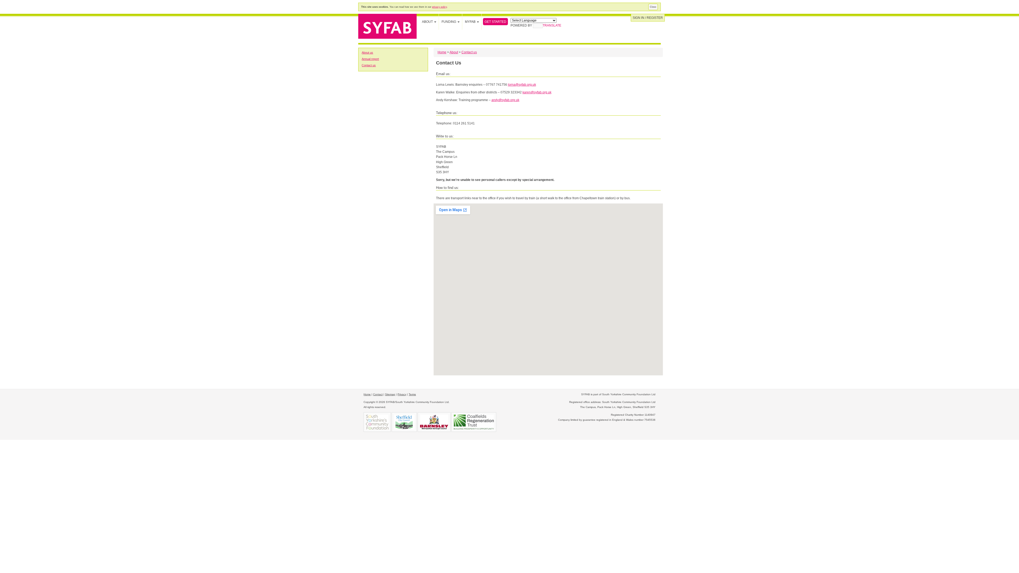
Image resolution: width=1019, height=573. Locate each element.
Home (442, 52)
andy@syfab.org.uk (505, 100)
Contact (378, 394)
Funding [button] (449, 22)
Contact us (369, 65)
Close (653, 7)
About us (367, 52)
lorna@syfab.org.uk (522, 84)
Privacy (402, 394)
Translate (552, 25)
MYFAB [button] (470, 22)
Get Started (495, 22)
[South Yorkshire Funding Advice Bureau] (387, 26)
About (454, 52)
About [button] (428, 22)
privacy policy (439, 7)
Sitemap (390, 394)
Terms (412, 394)
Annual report (370, 58)
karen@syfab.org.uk (537, 92)
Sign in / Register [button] (648, 18)
